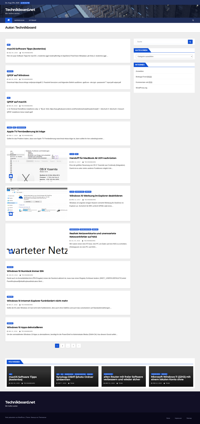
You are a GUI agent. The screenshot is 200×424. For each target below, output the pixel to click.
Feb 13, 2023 (157, 383)
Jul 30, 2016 (75, 241)
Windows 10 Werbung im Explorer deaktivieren (96, 195)
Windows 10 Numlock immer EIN (25, 271)
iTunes (9, 127)
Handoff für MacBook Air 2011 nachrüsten (92, 158)
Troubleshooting (85, 229)
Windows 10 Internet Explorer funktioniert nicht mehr (37, 300)
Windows (10, 71)
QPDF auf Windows (18, 75)
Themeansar (42, 417)
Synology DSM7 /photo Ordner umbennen (74, 378)
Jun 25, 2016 (13, 275)
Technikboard (27, 53)
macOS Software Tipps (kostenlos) (26, 48)
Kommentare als (144, 82)
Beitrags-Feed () (144, 77)
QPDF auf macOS (16, 101)
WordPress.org (141, 88)
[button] (193, 20)
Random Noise (21, 127)
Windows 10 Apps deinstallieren (25, 327)
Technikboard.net (20, 9)
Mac (9, 44)
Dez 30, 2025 (13, 53)
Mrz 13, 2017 (76, 162)
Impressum (19, 20)
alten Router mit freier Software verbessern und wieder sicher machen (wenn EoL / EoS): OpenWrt (123, 380)
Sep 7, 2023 (62, 383)
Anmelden (140, 71)
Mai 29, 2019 (13, 79)
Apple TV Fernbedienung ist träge (26, 131)
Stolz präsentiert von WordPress (15, 417)
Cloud (72, 154)
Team (72, 383)
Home (168, 418)
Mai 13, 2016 (13, 331)
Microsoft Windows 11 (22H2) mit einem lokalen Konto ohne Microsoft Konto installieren (170, 379)
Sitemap (32, 20)
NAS (62, 374)
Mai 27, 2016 (13, 305)
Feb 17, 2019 (13, 135)
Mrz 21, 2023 (110, 383)
